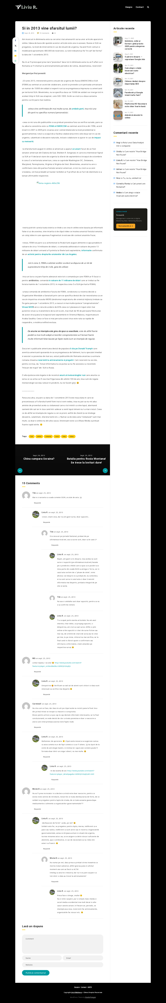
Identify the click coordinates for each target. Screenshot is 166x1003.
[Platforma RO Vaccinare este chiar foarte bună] (118, 104)
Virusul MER (27, 307)
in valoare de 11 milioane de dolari (65, 280)
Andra (119, 192)
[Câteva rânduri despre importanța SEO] (118, 81)
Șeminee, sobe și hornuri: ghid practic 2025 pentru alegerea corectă (135, 45)
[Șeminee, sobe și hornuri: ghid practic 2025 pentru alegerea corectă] (118, 41)
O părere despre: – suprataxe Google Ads (135, 58)
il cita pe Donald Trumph (81, 348)
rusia (57, 436)
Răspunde (37, 503)
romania (48, 436)
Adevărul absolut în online (133, 116)
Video (72, 436)
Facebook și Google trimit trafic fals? (134, 93)
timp (64, 436)
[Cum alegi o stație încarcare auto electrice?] (118, 68)
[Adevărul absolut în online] (118, 115)
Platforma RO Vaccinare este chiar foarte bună (136, 105)
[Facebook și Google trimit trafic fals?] (118, 92)
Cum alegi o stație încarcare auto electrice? (133, 70)
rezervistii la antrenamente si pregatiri (56, 360)
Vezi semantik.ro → (125, 226)
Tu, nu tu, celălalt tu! (132, 178)
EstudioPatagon (90, 997)
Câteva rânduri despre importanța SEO (135, 82)
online (39, 436)
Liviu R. (119, 160)
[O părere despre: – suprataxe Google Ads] (118, 56)
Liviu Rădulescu (76, 992)
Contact (140, 7)
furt (31, 436)
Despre (128, 7)
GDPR (90, 987)
